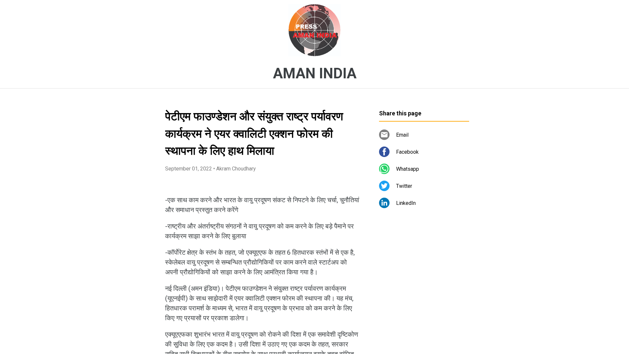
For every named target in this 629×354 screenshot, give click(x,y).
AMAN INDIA (314, 73)
